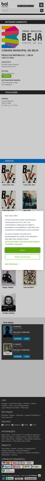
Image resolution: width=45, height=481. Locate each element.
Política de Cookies (11, 241)
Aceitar (22, 250)
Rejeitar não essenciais (22, 257)
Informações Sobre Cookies (28, 241)
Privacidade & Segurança (13, 244)
